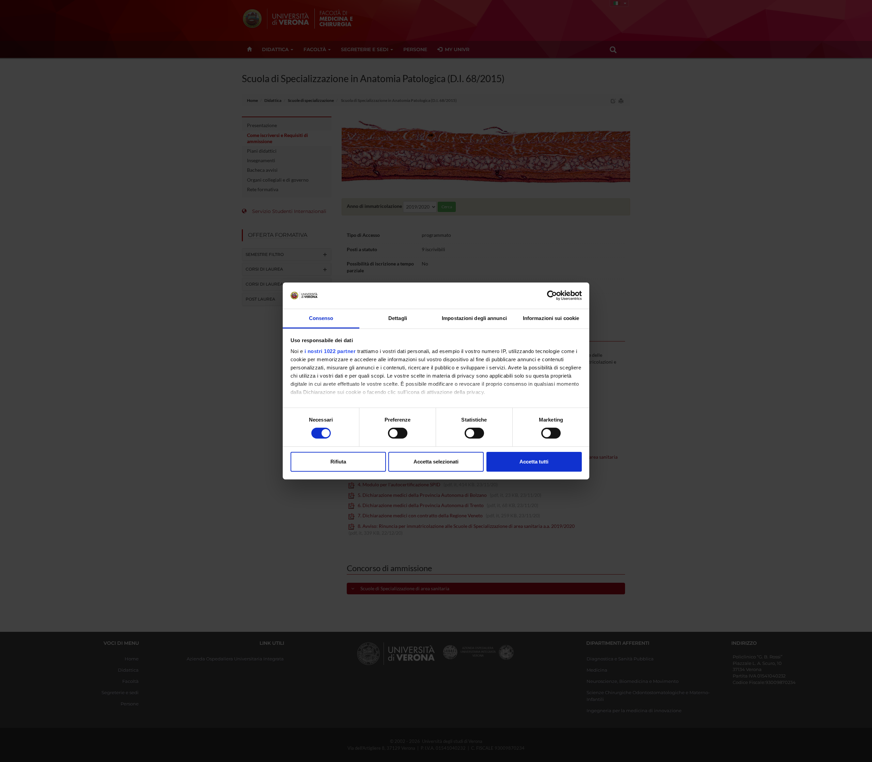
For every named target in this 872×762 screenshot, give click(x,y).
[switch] (397, 433)
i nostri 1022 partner (330, 351)
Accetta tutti (533, 461)
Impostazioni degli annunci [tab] (474, 318)
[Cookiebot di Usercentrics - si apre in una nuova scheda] (552, 295)
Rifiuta (338, 461)
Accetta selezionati (436, 461)
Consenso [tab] (321, 318)
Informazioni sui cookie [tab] (551, 318)
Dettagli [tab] (397, 318)
